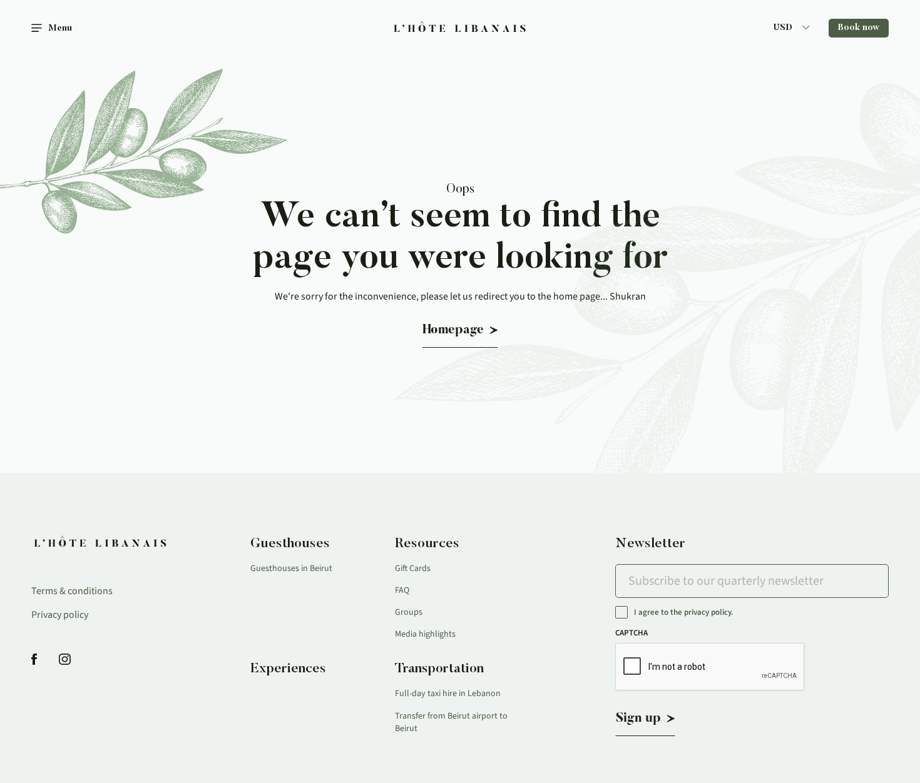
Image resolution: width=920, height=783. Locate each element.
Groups (408, 612)
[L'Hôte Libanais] (460, 28)
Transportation (439, 669)
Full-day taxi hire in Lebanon (448, 693)
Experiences (288, 669)
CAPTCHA (631, 633)
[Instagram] (65, 660)
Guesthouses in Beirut (291, 568)
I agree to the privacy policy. (683, 612)
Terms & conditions (72, 591)
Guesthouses (290, 544)
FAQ (402, 590)
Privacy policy (59, 615)
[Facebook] (34, 660)
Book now (858, 28)
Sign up (638, 718)
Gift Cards (413, 568)
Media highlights (425, 634)
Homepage (453, 330)
